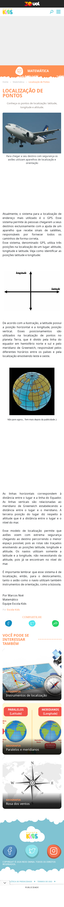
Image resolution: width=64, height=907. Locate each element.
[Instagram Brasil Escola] (54, 851)
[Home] (32, 834)
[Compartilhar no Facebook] (8, 624)
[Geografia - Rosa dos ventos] (32, 783)
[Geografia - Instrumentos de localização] (32, 674)
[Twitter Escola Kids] (32, 851)
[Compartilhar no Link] (55, 624)
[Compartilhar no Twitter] (32, 624)
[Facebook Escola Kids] (10, 851)
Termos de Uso (44, 881)
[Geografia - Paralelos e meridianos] (32, 729)
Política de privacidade (19, 881)
